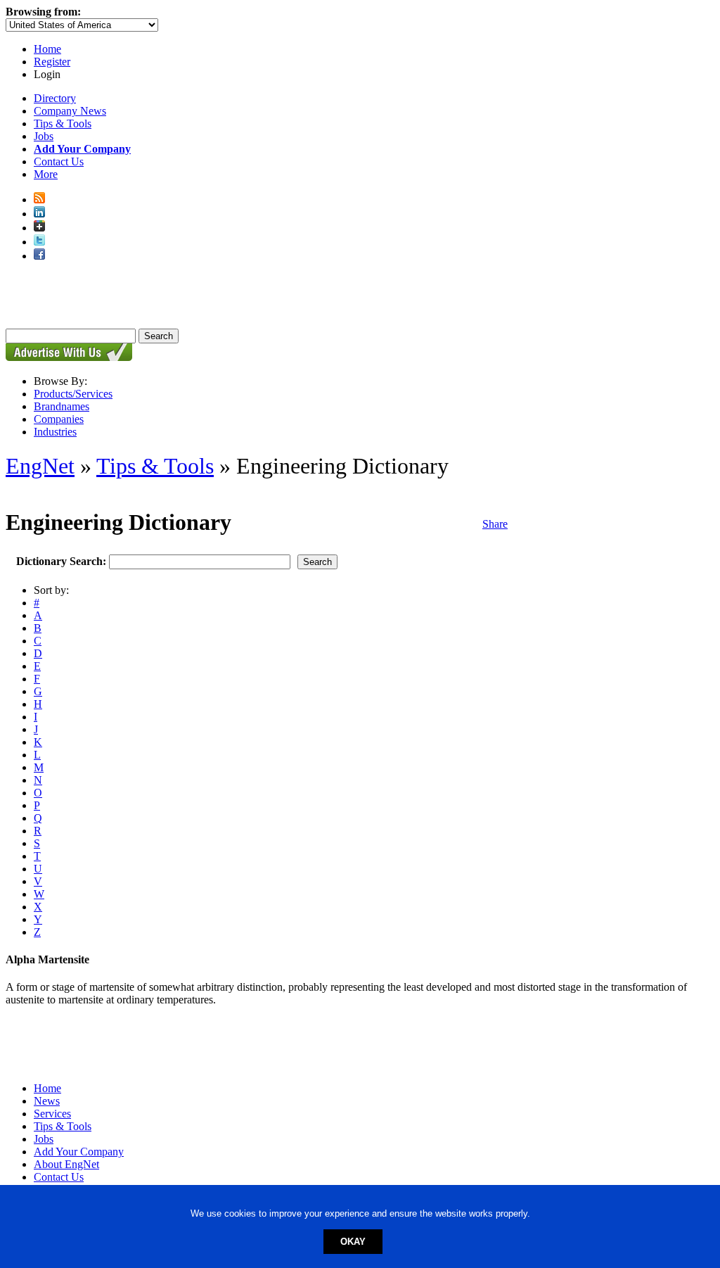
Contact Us (59, 161)
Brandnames (61, 406)
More (46, 174)
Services (52, 1114)
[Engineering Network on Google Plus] (39, 228)
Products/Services (73, 394)
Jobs (43, 136)
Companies (59, 419)
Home (47, 49)
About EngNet (66, 1164)
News (47, 1101)
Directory (55, 98)
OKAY (353, 1241)
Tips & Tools (62, 123)
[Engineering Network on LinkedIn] (39, 214)
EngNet (40, 465)
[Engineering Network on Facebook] (39, 256)
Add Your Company (79, 1152)
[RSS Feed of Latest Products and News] (39, 199)
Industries (55, 432)
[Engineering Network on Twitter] (39, 242)
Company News (70, 111)
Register (52, 62)
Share (495, 524)
